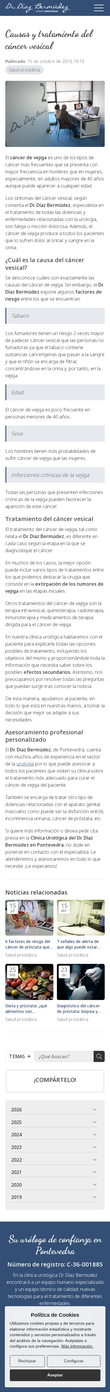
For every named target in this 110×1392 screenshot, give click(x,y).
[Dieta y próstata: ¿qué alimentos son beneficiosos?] (29, 982)
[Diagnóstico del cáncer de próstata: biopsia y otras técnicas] (81, 982)
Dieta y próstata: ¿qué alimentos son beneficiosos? (26, 1008)
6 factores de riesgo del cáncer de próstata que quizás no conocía (27, 944)
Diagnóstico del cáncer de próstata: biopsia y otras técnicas (78, 1008)
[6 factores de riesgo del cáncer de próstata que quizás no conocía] (29, 918)
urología (25, 764)
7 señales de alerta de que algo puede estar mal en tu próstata (78, 944)
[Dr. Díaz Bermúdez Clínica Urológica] (37, 8)
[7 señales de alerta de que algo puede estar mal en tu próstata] (81, 918)
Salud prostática (24, 70)
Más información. (77, 1346)
